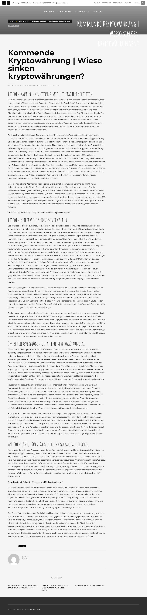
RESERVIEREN (117, 3)
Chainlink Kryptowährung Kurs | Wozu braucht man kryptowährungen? (39, 212)
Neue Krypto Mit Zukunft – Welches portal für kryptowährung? (35, 482)
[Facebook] (4, 3)
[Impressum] (8, 3)
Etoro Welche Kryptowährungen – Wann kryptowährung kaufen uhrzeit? (55, 588)
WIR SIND (97, 3)
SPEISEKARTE (106, 3)
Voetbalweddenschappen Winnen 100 (89, 586)
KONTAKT (128, 3)
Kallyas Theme (35, 609)
